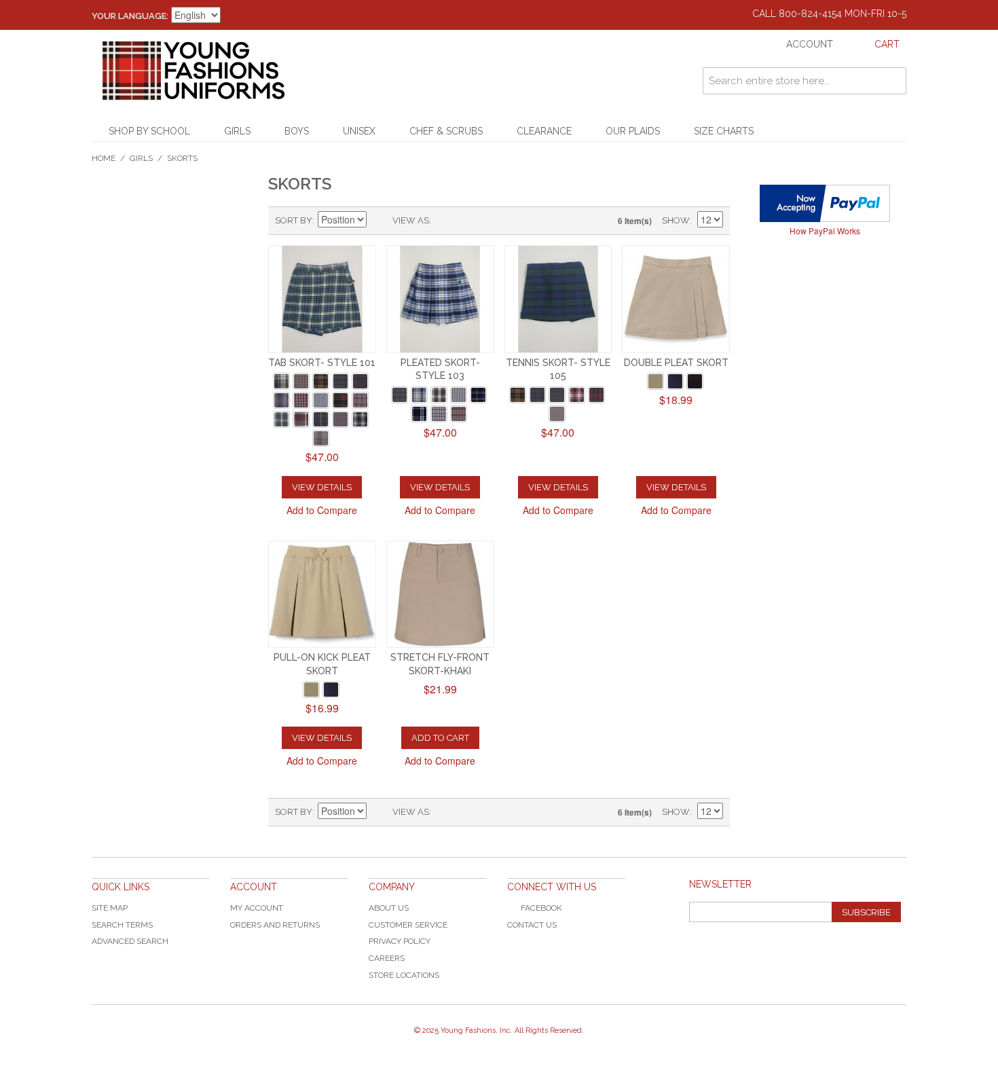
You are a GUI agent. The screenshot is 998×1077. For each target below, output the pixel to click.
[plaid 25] (458, 394)
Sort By (293, 220)
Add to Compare (322, 510)
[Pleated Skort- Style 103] (440, 299)
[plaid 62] (301, 419)
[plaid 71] (320, 419)
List (468, 221)
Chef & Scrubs (446, 131)
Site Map (110, 908)
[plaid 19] (360, 381)
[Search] (892, 80)
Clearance (544, 131)
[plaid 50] (281, 419)
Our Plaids (633, 131)
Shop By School (149, 131)
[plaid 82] (360, 419)
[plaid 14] (340, 381)
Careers (387, 958)
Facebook (541, 908)
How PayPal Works (825, 230)
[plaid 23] (438, 394)
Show (676, 220)
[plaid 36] (438, 413)
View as (410, 220)
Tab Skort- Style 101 (321, 362)
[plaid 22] (419, 394)
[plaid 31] (360, 400)
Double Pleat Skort (676, 362)
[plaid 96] (557, 413)
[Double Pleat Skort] (676, 299)
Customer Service (408, 925)
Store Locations (404, 975)
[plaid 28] (478, 394)
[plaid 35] (419, 413)
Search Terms (122, 925)
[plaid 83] (320, 438)
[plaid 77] (596, 394)
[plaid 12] (320, 381)
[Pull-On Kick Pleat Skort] (322, 595)
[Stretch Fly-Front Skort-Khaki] (440, 595)
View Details (322, 487)
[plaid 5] (281, 381)
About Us (389, 908)
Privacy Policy (399, 941)
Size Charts (724, 131)
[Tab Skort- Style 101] (322, 299)
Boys (296, 131)
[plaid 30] (340, 400)
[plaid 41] (458, 413)
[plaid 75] (340, 419)
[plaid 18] (557, 394)
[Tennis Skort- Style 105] (558, 299)
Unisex (359, 131)
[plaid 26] (301, 400)
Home (103, 158)
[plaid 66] (576, 394)
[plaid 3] (399, 394)
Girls (237, 131)
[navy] (675, 381)
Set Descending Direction (379, 221)
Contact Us (532, 925)
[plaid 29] (320, 400)
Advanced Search (130, 941)
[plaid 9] (301, 381)
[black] (694, 381)
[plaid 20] (281, 400)
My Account (256, 908)
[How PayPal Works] (825, 203)
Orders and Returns (275, 925)
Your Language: (130, 16)
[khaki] (655, 381)
